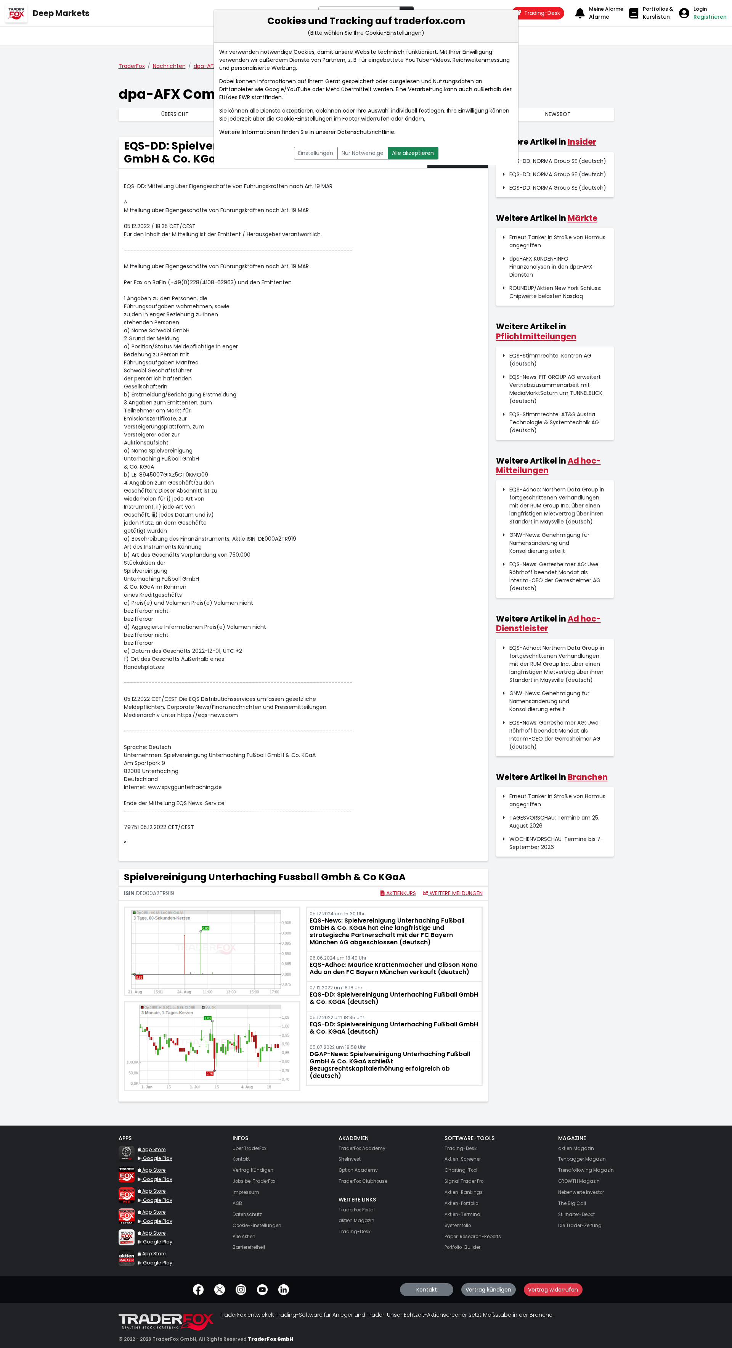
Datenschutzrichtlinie (365, 132)
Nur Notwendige (363, 153)
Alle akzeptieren (413, 153)
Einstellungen (315, 153)
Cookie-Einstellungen (304, 118)
